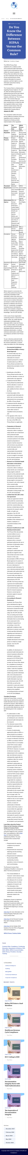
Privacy (8, 951)
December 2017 (10, 1128)
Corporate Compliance (11, 977)
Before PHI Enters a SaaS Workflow (14, 998)
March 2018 (9, 1135)
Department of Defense (15, 948)
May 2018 (8, 1139)
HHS (3, 950)
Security (19, 951)
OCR (3, 951)
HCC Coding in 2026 (14, 1051)
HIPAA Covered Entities (16, 950)
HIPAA (7, 950)
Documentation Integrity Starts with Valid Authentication (14, 1078)
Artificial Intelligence (10, 965)
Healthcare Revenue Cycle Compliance (14, 1025)
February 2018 (10, 1132)
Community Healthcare (11, 974)
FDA (23, 948)
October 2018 (10, 1142)
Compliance (14, 946)
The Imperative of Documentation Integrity (14, 1106)
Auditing (7, 968)
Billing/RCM (8, 971)
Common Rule (6, 946)
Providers (13, 951)
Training (4, 953)
